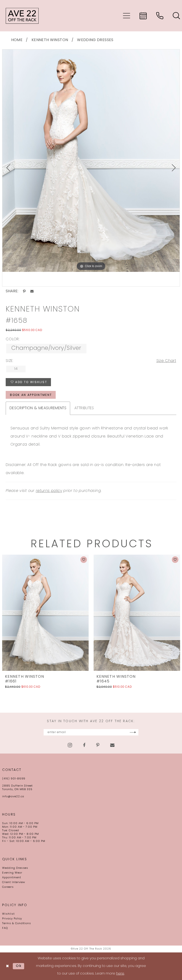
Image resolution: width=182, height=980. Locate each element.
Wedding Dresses (95, 40)
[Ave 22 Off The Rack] (22, 15)
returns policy (49, 491)
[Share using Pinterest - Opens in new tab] (24, 291)
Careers (8, 887)
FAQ (5, 928)
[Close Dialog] (7, 966)
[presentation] (45, 613)
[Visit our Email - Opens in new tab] (112, 745)
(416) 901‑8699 (13, 779)
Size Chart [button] (166, 361)
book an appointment (31, 395)
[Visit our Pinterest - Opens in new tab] (97, 745)
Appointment (11, 877)
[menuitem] (126, 15)
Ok (19, 966)
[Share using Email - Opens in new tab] (32, 291)
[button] (126, 15)
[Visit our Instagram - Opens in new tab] (70, 745)
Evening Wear (12, 873)
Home (17, 40)
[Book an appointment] (143, 15)
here (120, 973)
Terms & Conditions (16, 923)
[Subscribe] (132, 732)
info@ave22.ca (13, 796)
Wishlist (8, 914)
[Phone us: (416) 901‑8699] (159, 15)
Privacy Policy (12, 919)
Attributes (84, 408)
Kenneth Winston (50, 40)
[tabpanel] (91, 160)
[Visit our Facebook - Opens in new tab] (84, 745)
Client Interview (13, 882)
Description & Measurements (37, 408)
